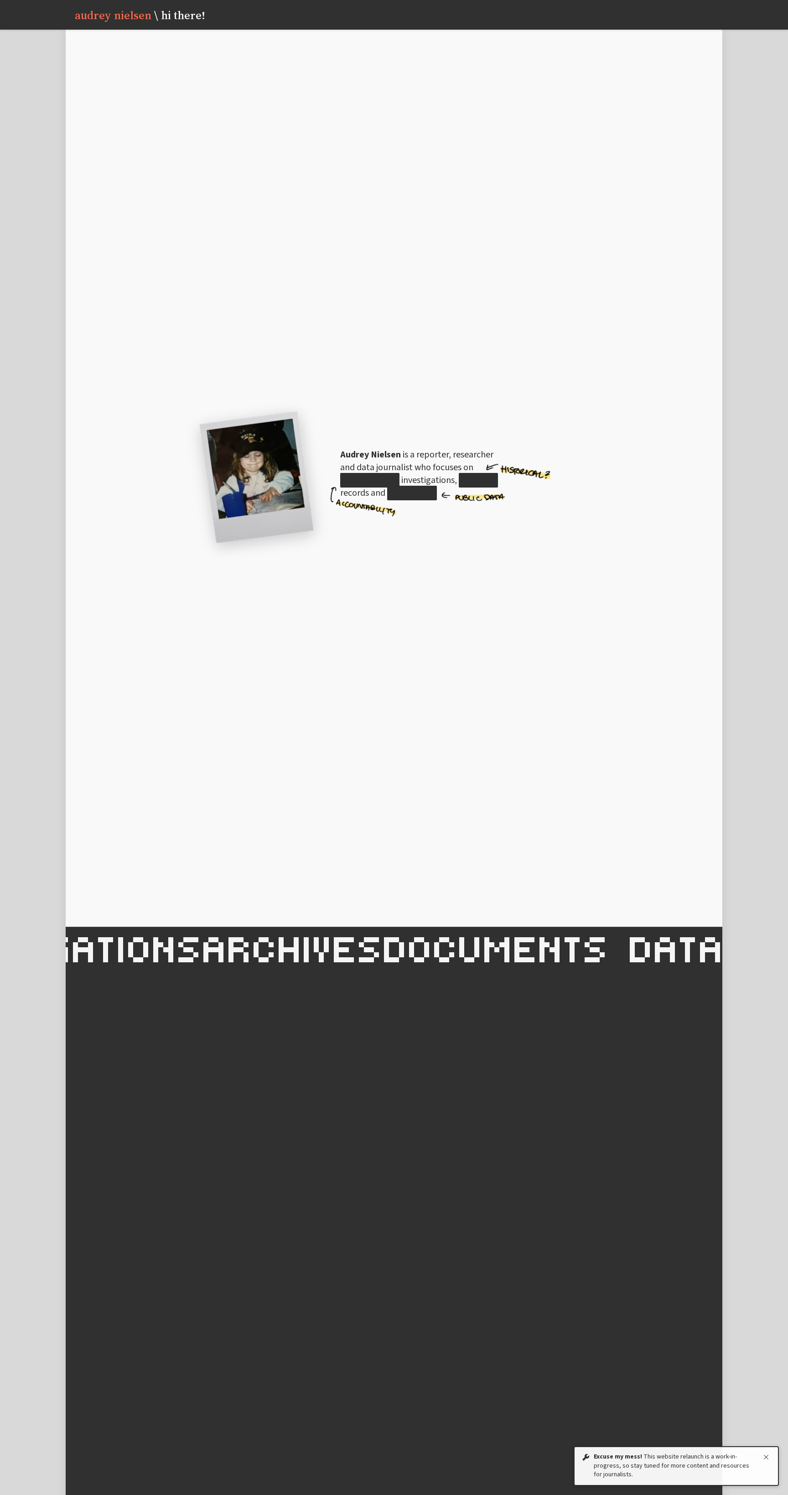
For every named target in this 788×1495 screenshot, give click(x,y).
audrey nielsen (140, 15)
